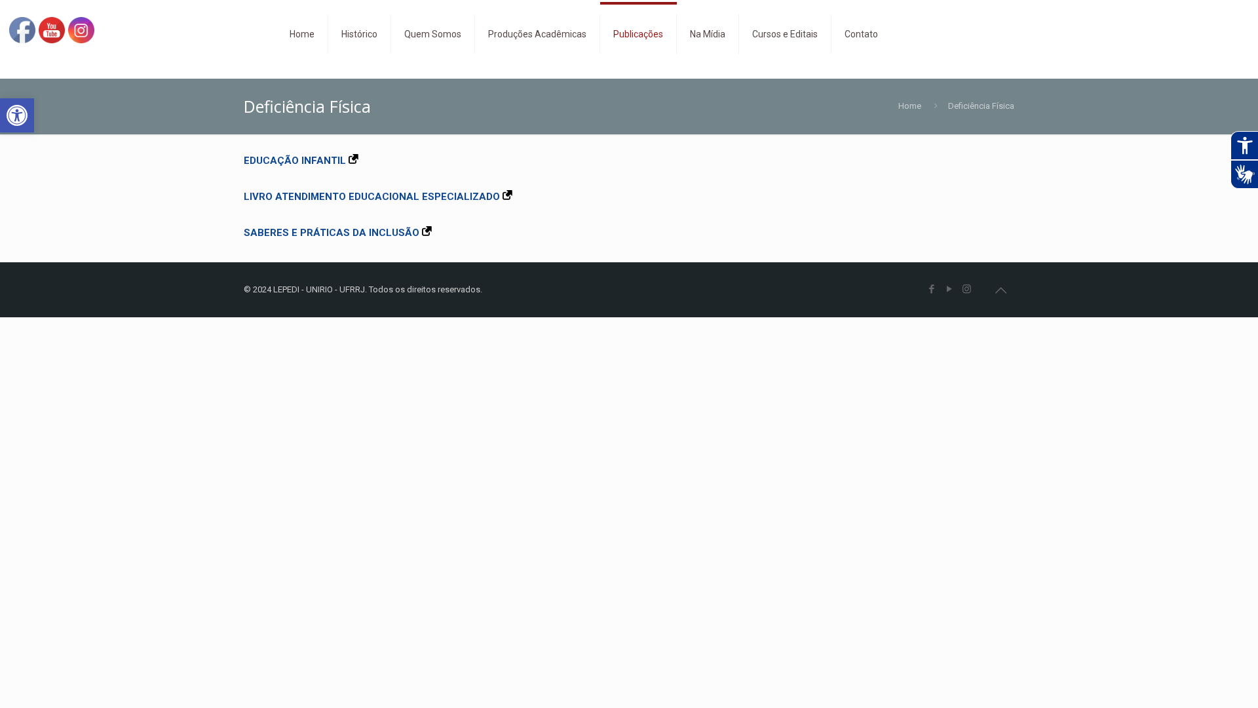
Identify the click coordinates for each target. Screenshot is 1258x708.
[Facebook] (931, 289)
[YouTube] (949, 289)
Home (909, 106)
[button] (17, 115)
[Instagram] (967, 289)
